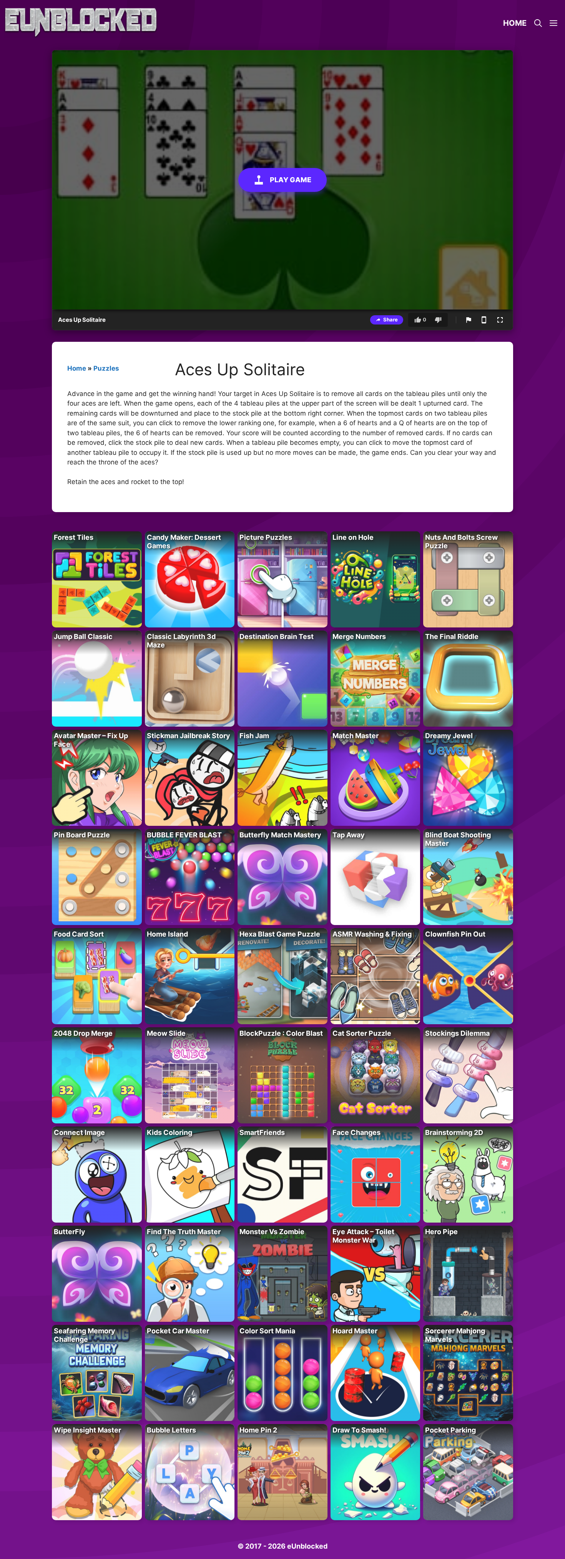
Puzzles (106, 368)
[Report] (468, 320)
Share (390, 319)
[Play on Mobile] (484, 320)
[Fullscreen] (500, 320)
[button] (553, 23)
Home (515, 23)
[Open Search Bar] (538, 23)
